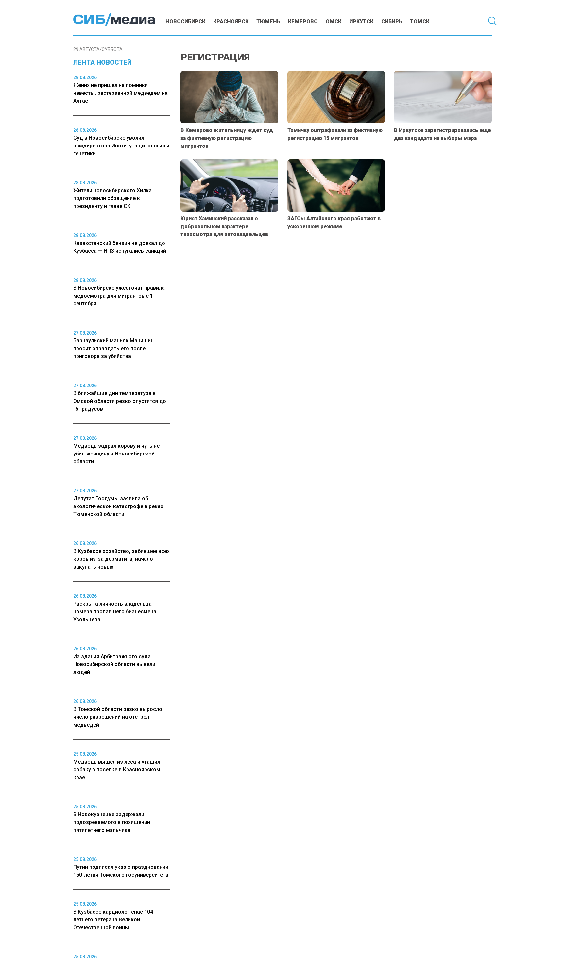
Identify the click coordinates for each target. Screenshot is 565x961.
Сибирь (391, 21)
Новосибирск (185, 21)
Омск (333, 21)
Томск (419, 21)
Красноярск (230, 21)
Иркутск (361, 21)
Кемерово (303, 21)
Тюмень (268, 21)
